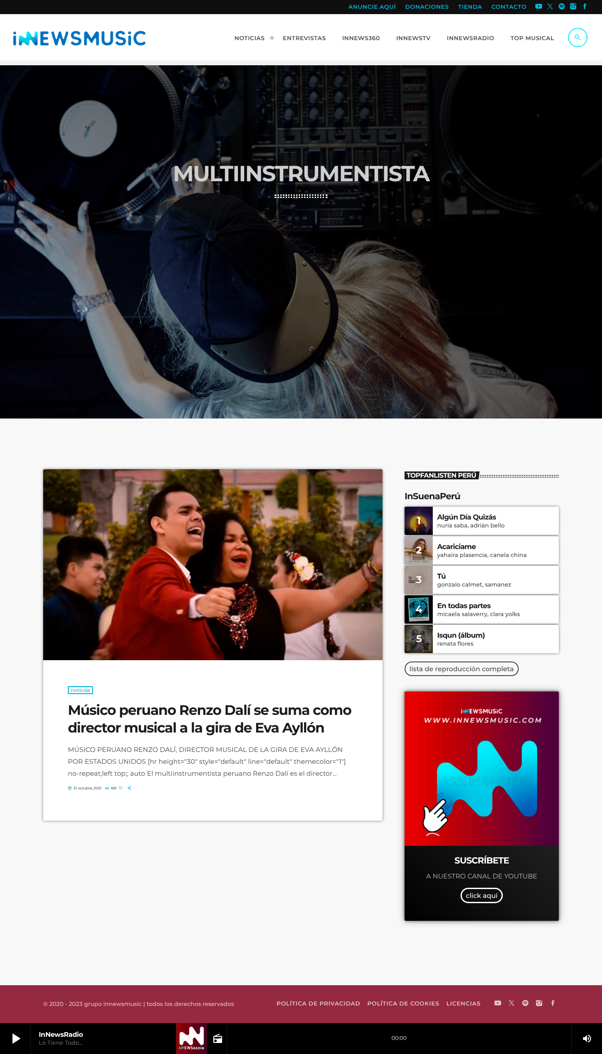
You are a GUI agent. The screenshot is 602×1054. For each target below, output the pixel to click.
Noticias (80, 690)
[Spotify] (561, 7)
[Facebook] (584, 7)
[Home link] (79, 37)
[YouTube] (538, 7)
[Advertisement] (301, 264)
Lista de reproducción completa (461, 669)
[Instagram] (573, 7)
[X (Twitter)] (550, 7)
